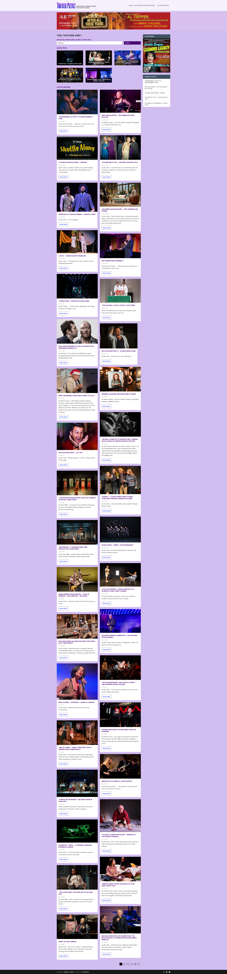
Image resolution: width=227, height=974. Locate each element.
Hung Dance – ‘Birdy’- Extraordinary (117, 545)
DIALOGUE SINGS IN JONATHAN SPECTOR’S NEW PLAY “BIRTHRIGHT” (77, 642)
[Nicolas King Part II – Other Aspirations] (118, 335)
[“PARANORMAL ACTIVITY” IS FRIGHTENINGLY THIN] (77, 102)
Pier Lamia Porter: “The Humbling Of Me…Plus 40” (118, 116)
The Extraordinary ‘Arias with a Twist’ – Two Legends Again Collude (119, 683)
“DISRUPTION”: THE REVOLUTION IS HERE (74, 301)
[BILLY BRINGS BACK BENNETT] (120, 246)
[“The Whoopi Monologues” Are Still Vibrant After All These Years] (77, 483)
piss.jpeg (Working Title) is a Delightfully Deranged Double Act (76, 347)
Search (127, 43)
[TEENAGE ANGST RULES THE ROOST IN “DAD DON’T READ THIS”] (120, 869)
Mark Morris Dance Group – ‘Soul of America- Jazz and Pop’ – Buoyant (74, 595)
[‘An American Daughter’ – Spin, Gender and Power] (120, 195)
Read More (63, 131)
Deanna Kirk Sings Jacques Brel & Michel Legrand (119, 731)
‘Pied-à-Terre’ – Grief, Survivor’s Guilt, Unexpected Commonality (75, 748)
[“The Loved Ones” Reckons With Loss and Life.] (77, 877)
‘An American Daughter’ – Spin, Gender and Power (120, 210)
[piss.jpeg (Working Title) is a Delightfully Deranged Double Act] (77, 331)
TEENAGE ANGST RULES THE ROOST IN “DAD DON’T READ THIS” (118, 885)
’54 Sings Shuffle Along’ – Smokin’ (73, 162)
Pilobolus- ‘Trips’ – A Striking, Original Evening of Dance (75, 846)
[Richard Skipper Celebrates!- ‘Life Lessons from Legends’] (120, 621)
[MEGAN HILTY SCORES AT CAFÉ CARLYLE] (120, 766)
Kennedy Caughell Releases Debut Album (119, 394)
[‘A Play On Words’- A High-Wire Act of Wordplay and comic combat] (120, 575)
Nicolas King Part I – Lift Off (71, 453)
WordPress (85, 972)
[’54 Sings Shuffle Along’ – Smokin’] (77, 148)
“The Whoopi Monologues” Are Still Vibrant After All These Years (77, 499)
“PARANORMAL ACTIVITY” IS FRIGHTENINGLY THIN (76, 118)
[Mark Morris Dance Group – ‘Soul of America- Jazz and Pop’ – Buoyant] (77, 579)
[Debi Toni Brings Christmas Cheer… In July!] (77, 380)
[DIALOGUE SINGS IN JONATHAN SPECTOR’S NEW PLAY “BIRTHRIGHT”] (77, 626)
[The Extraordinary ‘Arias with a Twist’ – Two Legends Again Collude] (120, 667)
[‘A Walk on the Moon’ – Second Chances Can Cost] (77, 783)
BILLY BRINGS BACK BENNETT (113, 261)
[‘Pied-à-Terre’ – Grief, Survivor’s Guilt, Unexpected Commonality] (77, 732)
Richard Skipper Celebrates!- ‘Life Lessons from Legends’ (119, 636)
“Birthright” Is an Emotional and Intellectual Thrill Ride (73, 548)
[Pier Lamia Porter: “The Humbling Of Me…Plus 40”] (120, 101)
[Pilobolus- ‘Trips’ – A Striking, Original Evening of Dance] (77, 831)
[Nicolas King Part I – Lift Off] (77, 436)
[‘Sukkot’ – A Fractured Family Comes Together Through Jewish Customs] (120, 480)
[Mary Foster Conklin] (77, 926)
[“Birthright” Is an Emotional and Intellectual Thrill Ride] (77, 532)
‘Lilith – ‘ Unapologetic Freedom (72, 256)
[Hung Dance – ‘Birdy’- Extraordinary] (120, 529)
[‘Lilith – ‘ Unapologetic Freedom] (77, 241)
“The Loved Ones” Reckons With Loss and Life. (76, 893)
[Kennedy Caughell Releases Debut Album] (120, 379)
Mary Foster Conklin (67, 942)
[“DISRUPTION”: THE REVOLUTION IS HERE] (77, 286)
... (131, 964)
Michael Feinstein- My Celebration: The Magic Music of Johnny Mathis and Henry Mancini (119, 938)
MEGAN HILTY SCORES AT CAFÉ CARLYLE (117, 781)
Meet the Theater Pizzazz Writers (142, 5)
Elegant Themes (69, 972)
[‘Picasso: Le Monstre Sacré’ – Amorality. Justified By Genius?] (120, 815)
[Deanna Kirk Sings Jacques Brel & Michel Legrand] (120, 714)
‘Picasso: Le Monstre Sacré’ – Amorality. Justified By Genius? (119, 836)
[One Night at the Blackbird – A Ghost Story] (77, 197)
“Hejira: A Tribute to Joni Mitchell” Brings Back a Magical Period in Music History (120, 440)
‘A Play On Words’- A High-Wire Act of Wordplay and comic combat (118, 590)
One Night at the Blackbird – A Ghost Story (77, 214)
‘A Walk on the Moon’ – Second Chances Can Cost (75, 800)
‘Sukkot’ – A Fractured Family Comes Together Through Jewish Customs (117, 498)
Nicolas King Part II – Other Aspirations (119, 351)
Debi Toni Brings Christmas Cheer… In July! (77, 396)
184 (135, 964)
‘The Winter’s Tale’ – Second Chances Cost (120, 162)
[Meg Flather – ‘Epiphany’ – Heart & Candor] (77, 681)
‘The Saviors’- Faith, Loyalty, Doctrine (118, 305)
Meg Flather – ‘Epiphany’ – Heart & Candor (76, 702)
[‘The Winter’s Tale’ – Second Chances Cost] (120, 147)
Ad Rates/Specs (163, 5)
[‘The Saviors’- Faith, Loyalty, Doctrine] (120, 291)
